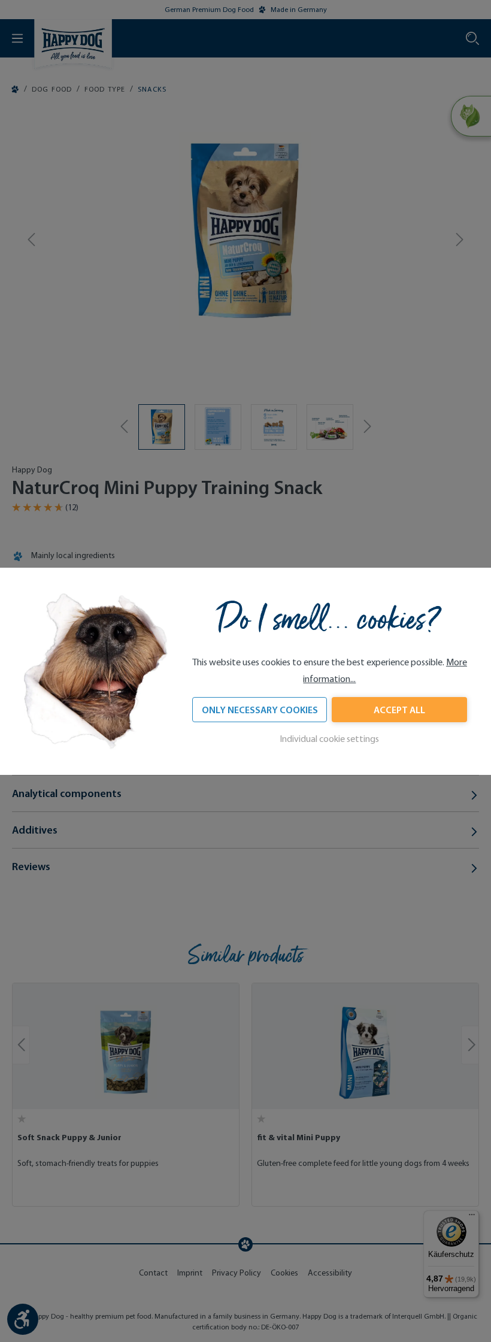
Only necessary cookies (260, 710)
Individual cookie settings (329, 738)
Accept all (399, 710)
